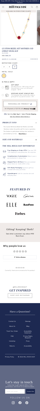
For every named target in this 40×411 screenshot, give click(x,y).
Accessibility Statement (28, 332)
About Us (12, 326)
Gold (4, 76)
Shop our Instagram (20, 295)
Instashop (12, 341)
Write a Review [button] (21, 257)
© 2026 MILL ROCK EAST (26, 357)
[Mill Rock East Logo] (17, 7)
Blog (27, 326)
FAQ (12, 336)
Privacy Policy (9, 357)
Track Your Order (12, 331)
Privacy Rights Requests (27, 337)
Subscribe (30, 391)
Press (28, 341)
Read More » (22, 133)
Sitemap (27, 321)
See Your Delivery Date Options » (20, 116)
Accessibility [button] (28, 346)
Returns (12, 346)
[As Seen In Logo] (11, 196)
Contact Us (12, 321)
